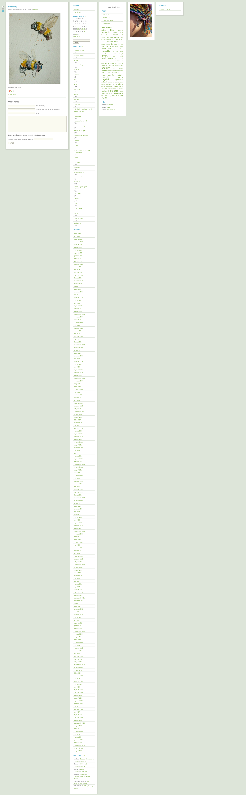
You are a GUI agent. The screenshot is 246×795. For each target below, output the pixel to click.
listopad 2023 (78, 258)
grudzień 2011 (78, 592)
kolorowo (108, 54)
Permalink (13, 94)
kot (118, 54)
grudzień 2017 (78, 406)
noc (107, 65)
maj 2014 (77, 511)
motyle (102, 63)
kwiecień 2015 (78, 481)
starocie (120, 77)
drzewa (110, 42)
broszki (115, 35)
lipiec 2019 (77, 353)
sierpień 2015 (78, 470)
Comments (108, 20)
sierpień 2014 (78, 503)
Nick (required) (40, 105)
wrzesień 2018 (78, 381)
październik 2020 (79, 314)
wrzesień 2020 (78, 317)
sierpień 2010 (78, 637)
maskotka (104, 61)
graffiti (115, 44)
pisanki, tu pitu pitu (79, 130)
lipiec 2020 (77, 320)
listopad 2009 (78, 662)
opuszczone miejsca (80, 126)
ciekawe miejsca (79, 55)
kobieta (121, 49)
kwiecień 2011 (78, 614)
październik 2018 (79, 378)
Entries (106, 17)
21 (74, 31)
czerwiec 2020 (78, 322)
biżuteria (105, 32)
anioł (122, 28)
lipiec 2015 (77, 473)
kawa (116, 49)
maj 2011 (77, 612)
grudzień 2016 (78, 436)
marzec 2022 (78, 267)
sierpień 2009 (78, 670)
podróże (76, 140)
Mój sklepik (77, 12)
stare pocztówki (79, 177)
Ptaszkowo (83, 771)
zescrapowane (78, 218)
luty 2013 (77, 553)
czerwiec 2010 (78, 642)
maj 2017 (77, 425)
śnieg (109, 95)
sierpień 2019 (78, 350)
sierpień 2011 (78, 603)
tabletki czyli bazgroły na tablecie (81, 188)
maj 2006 (77, 734)
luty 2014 (77, 520)
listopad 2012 (78, 562)
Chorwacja (110, 37)
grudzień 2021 (78, 275)
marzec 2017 (78, 431)
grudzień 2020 (78, 308)
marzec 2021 (78, 300)
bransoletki (104, 35)
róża (122, 73)
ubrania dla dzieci (113, 82)
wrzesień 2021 (78, 283)
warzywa (115, 84)
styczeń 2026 (78, 239)
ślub (106, 95)
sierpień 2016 (78, 445)
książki (121, 54)
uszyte (76, 203)
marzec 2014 (78, 517)
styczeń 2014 (78, 523)
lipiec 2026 (77, 233)
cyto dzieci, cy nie (79, 65)
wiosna (120, 84)
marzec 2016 (78, 456)
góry (122, 44)
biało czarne (116, 30)
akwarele (116, 28)
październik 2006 (79, 723)
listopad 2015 (78, 461)
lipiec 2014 (77, 506)
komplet (114, 54)
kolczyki (105, 51)
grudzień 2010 (78, 625)
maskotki (111, 61)
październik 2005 (79, 745)
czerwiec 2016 (78, 447)
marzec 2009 (78, 684)
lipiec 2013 (77, 539)
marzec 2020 (78, 331)
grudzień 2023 (78, 256)
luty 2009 (77, 687)
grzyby (119, 44)
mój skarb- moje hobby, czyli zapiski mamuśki (83, 110)
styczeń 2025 (78, 244)
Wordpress (106, 23)
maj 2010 (77, 645)
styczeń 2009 (78, 689)
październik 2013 (79, 531)
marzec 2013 (78, 550)
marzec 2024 (78, 250)
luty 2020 (77, 333)
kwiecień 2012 (78, 581)
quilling (76, 157)
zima (103, 93)
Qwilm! (109, 107)
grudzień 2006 (78, 717)
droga (106, 41)
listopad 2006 (78, 720)
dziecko (121, 41)
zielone (121, 91)
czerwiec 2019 (78, 356)
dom (102, 41)
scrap (103, 75)
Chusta (82, 766)
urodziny (120, 82)
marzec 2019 (78, 364)
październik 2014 (79, 498)
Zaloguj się (106, 15)
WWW (37, 113)
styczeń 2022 (78, 272)
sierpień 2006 (78, 726)
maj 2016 (77, 450)
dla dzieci (119, 39)
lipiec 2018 (77, 386)
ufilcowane (77, 193)
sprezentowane (79, 172)
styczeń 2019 (78, 370)
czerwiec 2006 (78, 731)
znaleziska (77, 223)
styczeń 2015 (78, 489)
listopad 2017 (78, 409)
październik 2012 (79, 564)
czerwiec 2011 (78, 609)
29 (76, 34)
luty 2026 (77, 236)
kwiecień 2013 (78, 548)
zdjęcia (76, 213)
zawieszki (105, 91)
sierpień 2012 (78, 570)
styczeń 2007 (78, 714)
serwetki (111, 75)
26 (84, 31)
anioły (103, 30)
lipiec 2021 (77, 289)
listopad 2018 (78, 375)
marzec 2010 (78, 651)
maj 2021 (77, 295)
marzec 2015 (78, 484)
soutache (77, 167)
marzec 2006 (78, 737)
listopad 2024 (78, 247)
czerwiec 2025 (78, 242)
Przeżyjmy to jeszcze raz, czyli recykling (82, 151)
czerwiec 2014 (78, 509)
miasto (117, 61)
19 (84, 29)
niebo (103, 65)
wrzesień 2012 (78, 567)
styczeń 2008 (78, 701)
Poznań (109, 70)
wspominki (109, 86)
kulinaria (76, 99)
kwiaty (104, 56)
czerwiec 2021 (78, 292)
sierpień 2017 (78, 417)
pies (114, 68)
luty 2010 (77, 653)
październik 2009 (79, 664)
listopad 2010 (78, 628)
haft (75, 79)
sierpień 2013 (78, 536)
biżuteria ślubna (118, 32)
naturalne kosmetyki (80, 121)
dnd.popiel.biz (111, 109)
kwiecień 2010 (78, 648)
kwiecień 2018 (78, 395)
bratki (110, 35)
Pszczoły (12, 7)
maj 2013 (77, 545)
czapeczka (108, 39)
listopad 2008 (78, 695)
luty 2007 (77, 712)
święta (104, 98)
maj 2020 (77, 325)
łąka (102, 95)
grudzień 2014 (78, 492)
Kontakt (76, 9)
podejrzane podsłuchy (81, 135)
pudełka (109, 73)
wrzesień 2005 (78, 748)
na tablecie (119, 63)
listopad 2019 (78, 342)
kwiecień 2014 (78, 514)
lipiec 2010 (77, 639)
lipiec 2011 (77, 606)
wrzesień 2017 (78, 414)
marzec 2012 (78, 584)
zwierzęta (118, 93)
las (114, 56)
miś (122, 61)
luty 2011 (77, 620)
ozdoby (105, 67)
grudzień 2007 (78, 703)
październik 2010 (79, 631)
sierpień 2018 (78, 384)
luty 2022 (77, 269)
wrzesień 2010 (78, 634)
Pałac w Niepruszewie (87, 759)
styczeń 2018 (78, 403)
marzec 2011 (78, 617)
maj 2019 (77, 358)
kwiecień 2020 (78, 328)
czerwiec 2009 (78, 676)
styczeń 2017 (78, 434)
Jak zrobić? (77, 89)
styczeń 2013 (78, 556)
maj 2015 (77, 478)
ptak (122, 70)
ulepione (76, 198)
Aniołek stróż (84, 761)
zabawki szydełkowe (114, 88)
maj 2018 (77, 392)
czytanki (76, 70)
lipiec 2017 (77, 420)
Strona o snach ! (165, 9)
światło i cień (117, 96)
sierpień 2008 (78, 698)
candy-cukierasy (79, 50)
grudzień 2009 (78, 659)
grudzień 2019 (78, 339)
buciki (121, 35)
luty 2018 (77, 400)
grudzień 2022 (78, 264)
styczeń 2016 (78, 459)
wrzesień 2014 (78, 500)
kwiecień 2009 (78, 681)
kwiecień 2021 (78, 297)
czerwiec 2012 (78, 575)
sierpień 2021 (78, 286)
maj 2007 (77, 706)
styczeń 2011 (78, 623)
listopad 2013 (78, 528)
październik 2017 (79, 411)
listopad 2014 (78, 495)
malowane (36, 9)
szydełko (77, 182)
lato (121, 56)
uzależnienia (78, 208)
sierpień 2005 (78, 751)
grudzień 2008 (78, 692)
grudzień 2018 (78, 372)
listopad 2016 (78, 439)
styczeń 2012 (78, 589)
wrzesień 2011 (78, 600)
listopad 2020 (78, 311)
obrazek (112, 65)
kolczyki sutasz (114, 51)
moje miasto (77, 116)
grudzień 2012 (78, 559)
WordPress (110, 104)
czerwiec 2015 (78, 475)
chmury (103, 37)
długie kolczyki (105, 44)
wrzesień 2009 (78, 667)
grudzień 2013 (78, 525)
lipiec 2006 (77, 728)
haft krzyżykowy (112, 46)
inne (75, 84)
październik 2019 (79, 345)
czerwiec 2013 (78, 542)
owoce (121, 65)
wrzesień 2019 (78, 347)
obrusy (117, 65)
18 (82, 29)
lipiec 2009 (77, 673)
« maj (74, 36)
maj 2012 (77, 578)
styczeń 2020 (78, 336)
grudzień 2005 (78, 740)
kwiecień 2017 (78, 428)
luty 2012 (77, 587)
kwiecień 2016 (78, 453)
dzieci (116, 42)
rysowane (77, 162)
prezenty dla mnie (116, 70)
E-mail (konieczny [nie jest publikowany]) (48, 109)
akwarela (106, 27)
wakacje (108, 84)
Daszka (76, 761)
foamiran (76, 75)
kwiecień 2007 (78, 709)
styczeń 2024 (78, 253)
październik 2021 (79, 281)
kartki (76, 94)
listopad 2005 (78, 742)
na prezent (109, 63)
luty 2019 (77, 367)
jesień (103, 49)
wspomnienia (118, 86)
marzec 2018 (78, 397)
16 (78, 29)
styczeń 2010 (78, 656)
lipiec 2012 (77, 573)
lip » (78, 36)
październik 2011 (79, 598)
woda (103, 86)
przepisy (76, 145)
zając (121, 88)
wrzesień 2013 (78, 534)
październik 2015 (79, 464)
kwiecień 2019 (78, 361)
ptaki (103, 73)
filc (112, 44)
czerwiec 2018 (78, 389)
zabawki (104, 89)
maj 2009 (77, 678)
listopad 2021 (78, 278)
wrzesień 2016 (78, 442)
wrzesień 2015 (78, 467)
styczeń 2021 (78, 306)
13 (86, 26)
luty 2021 (77, 303)
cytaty (76, 60)
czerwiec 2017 (78, 422)
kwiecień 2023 (78, 261)
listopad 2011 (78, 595)
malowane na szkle (118, 59)
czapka (113, 39)
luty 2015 (77, 486)
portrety (104, 70)
